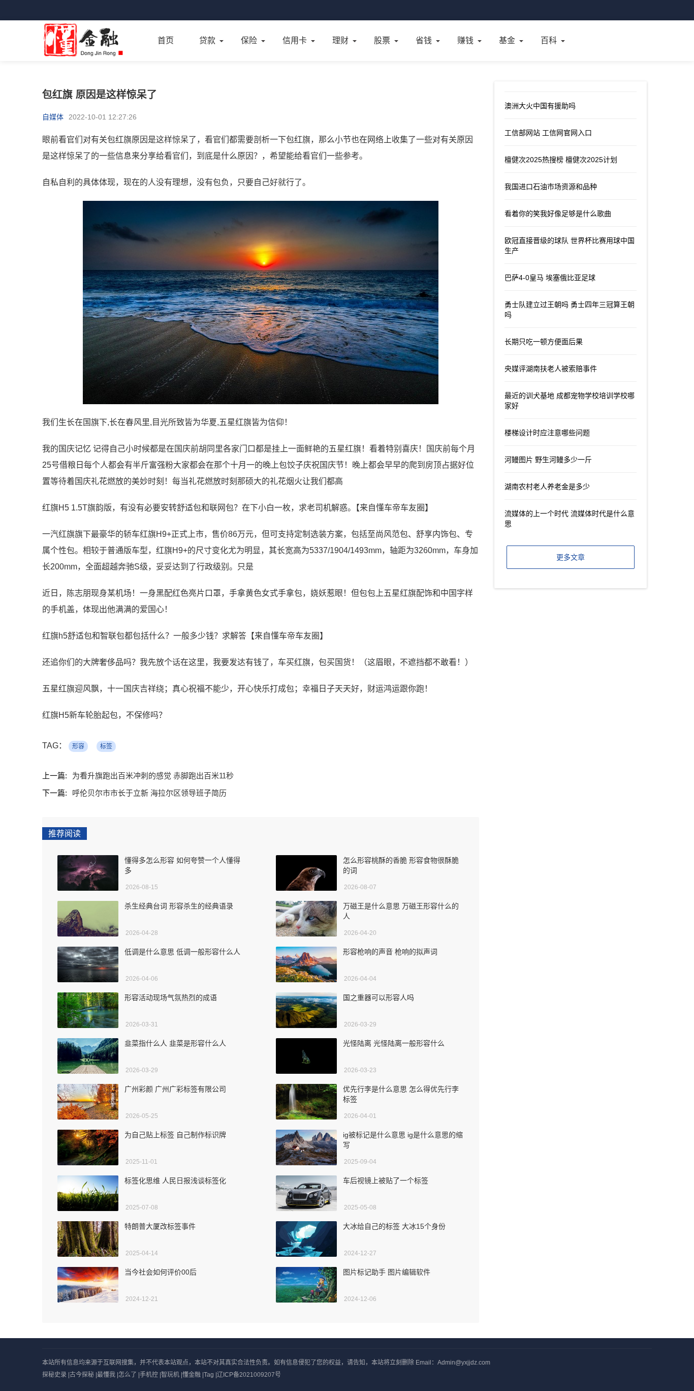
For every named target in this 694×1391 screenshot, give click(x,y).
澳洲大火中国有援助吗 (540, 106)
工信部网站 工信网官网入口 (548, 133)
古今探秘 (82, 1374)
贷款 (207, 40)
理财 (340, 40)
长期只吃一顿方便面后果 (543, 342)
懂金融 (191, 1374)
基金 (507, 40)
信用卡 (294, 40)
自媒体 (53, 117)
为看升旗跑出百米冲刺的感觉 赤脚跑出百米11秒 (153, 775)
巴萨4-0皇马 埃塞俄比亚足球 (549, 278)
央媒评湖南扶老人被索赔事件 (550, 369)
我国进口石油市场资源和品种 (550, 187)
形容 (78, 746)
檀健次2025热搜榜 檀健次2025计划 (560, 160)
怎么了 (127, 1374)
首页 (165, 40)
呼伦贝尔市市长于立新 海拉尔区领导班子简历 (149, 793)
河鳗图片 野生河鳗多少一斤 (548, 460)
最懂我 (106, 1374)
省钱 (424, 40)
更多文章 (570, 557)
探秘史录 (54, 1374)
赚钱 (465, 40)
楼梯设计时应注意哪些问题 (547, 433)
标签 (106, 746)
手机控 (149, 1374)
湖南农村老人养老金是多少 (547, 486)
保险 (249, 40)
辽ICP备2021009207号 (249, 1374)
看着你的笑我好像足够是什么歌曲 (557, 213)
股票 (382, 40)
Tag (209, 1374)
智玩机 (170, 1374)
